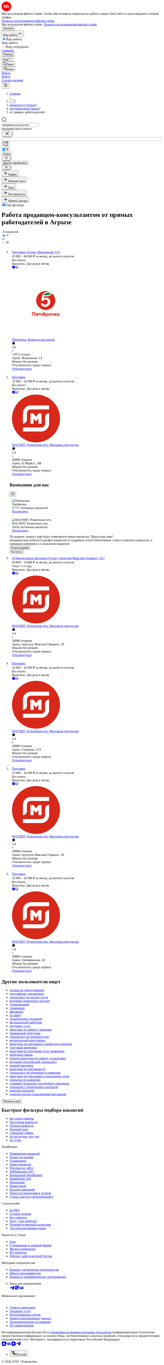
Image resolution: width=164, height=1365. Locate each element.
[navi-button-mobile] (6, 85)
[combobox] (20, 125)
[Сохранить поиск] (6, 144)
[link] (8, 63)
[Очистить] (7, 134)
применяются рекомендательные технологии (81, 1332)
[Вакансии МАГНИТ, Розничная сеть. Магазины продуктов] (86, 419)
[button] (6, 73)
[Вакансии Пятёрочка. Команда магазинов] (86, 304)
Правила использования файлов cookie (70, 24)
